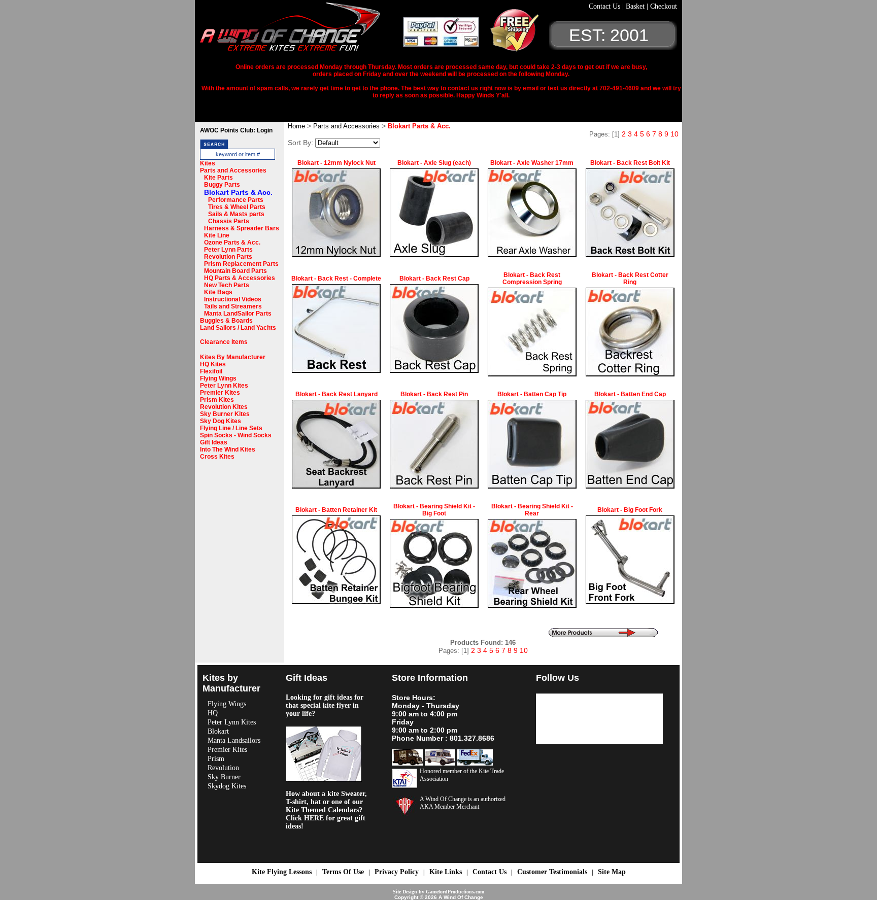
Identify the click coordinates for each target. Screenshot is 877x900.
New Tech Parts (226, 285)
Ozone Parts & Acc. (232, 242)
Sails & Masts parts (236, 214)
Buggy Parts (222, 184)
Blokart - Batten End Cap (630, 394)
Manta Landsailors (234, 740)
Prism (216, 759)
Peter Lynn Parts (228, 249)
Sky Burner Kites (225, 414)
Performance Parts (235, 199)
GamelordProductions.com (455, 891)
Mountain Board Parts (235, 270)
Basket (636, 6)
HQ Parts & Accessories (239, 278)
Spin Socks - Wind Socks (236, 435)
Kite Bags (218, 292)
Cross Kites (217, 456)
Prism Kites (217, 399)
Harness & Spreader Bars (241, 228)
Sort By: (300, 143)
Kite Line (216, 235)
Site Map (612, 872)
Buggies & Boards (226, 320)
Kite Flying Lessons (282, 872)
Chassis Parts (228, 221)
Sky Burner (224, 777)
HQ (213, 713)
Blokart (218, 731)
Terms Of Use (343, 872)
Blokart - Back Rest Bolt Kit (630, 162)
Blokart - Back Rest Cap (434, 278)
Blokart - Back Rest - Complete (336, 278)
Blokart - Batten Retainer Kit (336, 509)
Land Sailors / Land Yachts (238, 327)
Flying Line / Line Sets (231, 428)
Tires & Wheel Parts (236, 207)
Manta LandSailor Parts (238, 313)
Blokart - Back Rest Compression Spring (532, 278)
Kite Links (445, 872)
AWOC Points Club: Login (236, 130)
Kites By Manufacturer (232, 357)
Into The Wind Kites (227, 449)
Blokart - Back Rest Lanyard (336, 394)
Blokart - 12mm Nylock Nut (336, 162)
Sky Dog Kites (220, 421)
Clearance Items (224, 341)
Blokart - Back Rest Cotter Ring (630, 278)
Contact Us (605, 6)
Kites (207, 163)
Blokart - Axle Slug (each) (434, 162)
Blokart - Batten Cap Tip (531, 394)
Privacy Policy (397, 872)
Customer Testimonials (552, 872)
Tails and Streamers (233, 306)
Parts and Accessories (233, 170)
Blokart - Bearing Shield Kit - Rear (532, 510)
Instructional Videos (232, 299)
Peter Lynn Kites (224, 385)
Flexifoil (211, 371)
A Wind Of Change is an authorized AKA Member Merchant (462, 802)
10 (674, 134)
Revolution (223, 768)
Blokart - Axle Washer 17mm (532, 162)
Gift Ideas (213, 442)
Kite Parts (218, 177)
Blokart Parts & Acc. (238, 192)
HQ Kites (213, 364)
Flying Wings (218, 378)
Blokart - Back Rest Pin (434, 394)
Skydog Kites (227, 786)
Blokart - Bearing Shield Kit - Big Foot (434, 510)
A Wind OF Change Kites (301, 30)
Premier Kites (220, 392)
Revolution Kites (224, 406)
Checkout (663, 6)
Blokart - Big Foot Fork (629, 509)
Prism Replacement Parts (241, 263)
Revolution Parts (228, 256)
